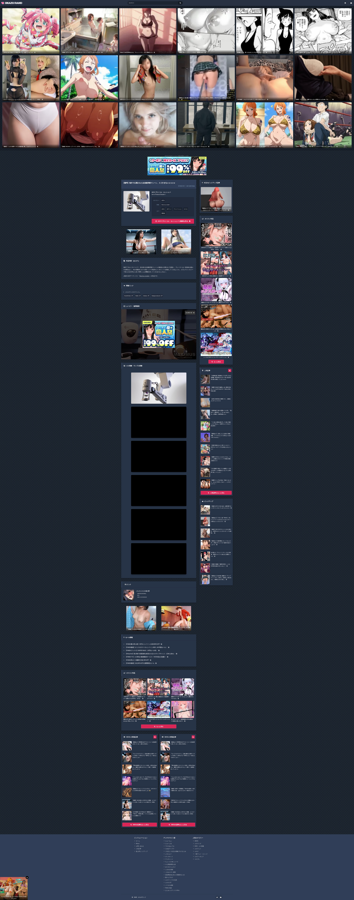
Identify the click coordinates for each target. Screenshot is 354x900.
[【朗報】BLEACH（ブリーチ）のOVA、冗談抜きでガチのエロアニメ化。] (89, 125)
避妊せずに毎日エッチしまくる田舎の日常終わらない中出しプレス (134, 720)
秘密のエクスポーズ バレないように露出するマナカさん (182, 697)
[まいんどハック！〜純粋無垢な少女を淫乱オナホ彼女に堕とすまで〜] (182, 709)
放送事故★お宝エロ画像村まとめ (175, 875)
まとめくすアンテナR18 (172, 890)
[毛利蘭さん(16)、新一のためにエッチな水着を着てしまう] (264, 31)
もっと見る (159, 726)
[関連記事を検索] (155, 737)
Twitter (137, 295)
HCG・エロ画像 (199, 846)
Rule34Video (127, 295)
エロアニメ (198, 849)
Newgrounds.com (156, 295)
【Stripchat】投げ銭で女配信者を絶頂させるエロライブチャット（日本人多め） (150, 654)
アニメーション (178, 209)
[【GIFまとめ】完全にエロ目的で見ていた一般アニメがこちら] (30, 31)
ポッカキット (169, 856)
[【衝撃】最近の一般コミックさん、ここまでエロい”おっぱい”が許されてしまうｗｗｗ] (323, 31)
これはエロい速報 (170, 872)
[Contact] (351, 3)
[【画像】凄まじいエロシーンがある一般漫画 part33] (206, 31)
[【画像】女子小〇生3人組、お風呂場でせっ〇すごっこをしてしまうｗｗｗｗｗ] (89, 31)
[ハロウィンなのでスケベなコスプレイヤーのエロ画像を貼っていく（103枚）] (30, 78)
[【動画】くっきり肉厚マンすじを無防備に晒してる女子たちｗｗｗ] (30, 125)
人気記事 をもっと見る (217, 493)
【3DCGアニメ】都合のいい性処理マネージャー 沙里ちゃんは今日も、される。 (134, 697)
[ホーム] (217, 897)
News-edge (168, 888)
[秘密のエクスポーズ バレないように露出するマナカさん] (182, 686)
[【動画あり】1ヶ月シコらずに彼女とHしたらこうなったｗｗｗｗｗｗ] (147, 125)
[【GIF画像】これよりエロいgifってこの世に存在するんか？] (264, 78)
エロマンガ (198, 843)
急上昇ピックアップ (142, 851)
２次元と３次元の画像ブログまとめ (175, 851)
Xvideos (145, 295)
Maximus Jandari (166, 204)
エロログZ (168, 882)
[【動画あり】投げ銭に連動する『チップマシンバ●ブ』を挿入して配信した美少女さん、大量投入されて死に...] (206, 78)
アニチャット (169, 859)
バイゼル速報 (169, 885)
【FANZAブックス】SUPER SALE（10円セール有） (141, 650)
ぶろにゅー (168, 854)
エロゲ (196, 851)
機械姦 (163, 213)
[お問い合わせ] (220, 897)
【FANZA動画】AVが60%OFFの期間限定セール (139, 663)
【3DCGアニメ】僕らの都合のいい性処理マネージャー (158, 697)
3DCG (163, 200)
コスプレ (197, 859)
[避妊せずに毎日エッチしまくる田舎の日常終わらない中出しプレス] (134, 709)
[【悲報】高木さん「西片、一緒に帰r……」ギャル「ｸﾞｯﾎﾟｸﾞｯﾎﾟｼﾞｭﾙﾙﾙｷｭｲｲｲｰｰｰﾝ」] (323, 125)
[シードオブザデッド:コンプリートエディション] (158, 709)
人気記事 (138, 849)
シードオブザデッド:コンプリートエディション (158, 720)
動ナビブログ (169, 877)
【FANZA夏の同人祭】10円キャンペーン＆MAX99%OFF (142, 644)
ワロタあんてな (169, 846)
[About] (345, 3)
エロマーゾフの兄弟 (171, 880)
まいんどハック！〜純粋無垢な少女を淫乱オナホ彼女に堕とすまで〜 (182, 720)
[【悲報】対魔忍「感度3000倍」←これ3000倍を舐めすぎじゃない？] (216, 568)
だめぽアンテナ (169, 849)
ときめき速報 (169, 869)
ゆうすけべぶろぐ (170, 867)
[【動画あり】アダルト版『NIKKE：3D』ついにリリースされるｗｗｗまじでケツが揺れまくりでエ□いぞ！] (216, 199)
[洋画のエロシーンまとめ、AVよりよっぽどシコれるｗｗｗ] (206, 125)
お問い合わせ (140, 846)
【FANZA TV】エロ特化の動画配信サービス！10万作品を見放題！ (145, 657)
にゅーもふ (168, 841)
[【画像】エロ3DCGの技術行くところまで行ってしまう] (141, 618)
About (137, 843)
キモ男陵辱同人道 (170, 864)
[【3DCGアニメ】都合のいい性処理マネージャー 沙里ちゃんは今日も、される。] (134, 686)
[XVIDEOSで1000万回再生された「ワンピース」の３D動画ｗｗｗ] (176, 618)
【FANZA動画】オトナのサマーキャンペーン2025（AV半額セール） (146, 647)
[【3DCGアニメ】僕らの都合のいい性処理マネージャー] (158, 686)
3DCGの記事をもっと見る (141, 825)
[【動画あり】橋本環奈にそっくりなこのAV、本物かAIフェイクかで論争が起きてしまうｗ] (216, 544)
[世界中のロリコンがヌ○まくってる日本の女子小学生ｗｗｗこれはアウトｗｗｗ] (176, 241)
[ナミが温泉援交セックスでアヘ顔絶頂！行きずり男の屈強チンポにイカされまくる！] (264, 125)
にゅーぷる (168, 843)
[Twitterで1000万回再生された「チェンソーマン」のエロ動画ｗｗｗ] (147, 31)
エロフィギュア (199, 856)
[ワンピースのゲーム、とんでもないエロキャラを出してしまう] (14, 888)
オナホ (185, 209)
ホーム (138, 841)
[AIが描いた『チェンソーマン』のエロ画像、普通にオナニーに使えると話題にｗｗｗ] (216, 556)
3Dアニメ (169, 209)
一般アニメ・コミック (201, 854)
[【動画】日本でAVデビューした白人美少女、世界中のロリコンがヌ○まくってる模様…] (216, 533)
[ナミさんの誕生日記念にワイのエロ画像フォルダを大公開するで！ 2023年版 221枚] (89, 78)
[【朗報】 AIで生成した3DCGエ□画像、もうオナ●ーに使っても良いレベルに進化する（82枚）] (141, 241)
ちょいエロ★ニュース (171, 862)
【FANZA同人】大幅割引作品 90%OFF (137, 660)
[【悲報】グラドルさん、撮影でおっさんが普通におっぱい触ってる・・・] (323, 78)
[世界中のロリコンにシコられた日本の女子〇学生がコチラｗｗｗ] (147, 78)
